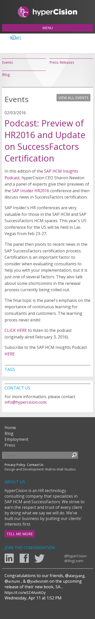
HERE (10, 354)
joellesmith (39, 581)
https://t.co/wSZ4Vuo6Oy (25, 592)
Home (10, 427)
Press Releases (61, 62)
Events (7, 62)
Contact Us (35, 464)
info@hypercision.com (25, 402)
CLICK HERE (16, 330)
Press (10, 445)
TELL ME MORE (20, 533)
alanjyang (76, 575)
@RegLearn (73, 560)
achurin (14, 581)
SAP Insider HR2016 (30, 190)
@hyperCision (75, 555)
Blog (6, 74)
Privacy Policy (15, 464)
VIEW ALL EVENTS (73, 97)
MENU (47, 27)
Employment (16, 439)
